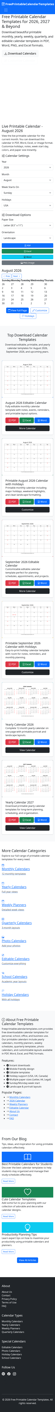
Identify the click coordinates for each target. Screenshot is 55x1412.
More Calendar (27, 428)
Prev (7, 276)
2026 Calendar (17, 1100)
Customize (41, 310)
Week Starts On (10, 187)
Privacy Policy (9, 1299)
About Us (14, 1111)
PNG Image (28, 262)
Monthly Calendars (19, 1097)
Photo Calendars (11, 1350)
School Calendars (11, 1358)
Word (29, 257)
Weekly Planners (18, 1104)
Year (4, 161)
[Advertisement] (27, 91)
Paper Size (7, 219)
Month (5, 174)
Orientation (8, 232)
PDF (28, 245)
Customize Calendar (21, 60)
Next (15, 276)
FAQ (11, 1118)
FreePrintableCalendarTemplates (29, 4)
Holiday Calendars (12, 1354)
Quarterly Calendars (13, 1332)
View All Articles (27, 1260)
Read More (8, 1181)
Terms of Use (9, 1302)
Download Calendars (21, 53)
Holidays (6, 199)
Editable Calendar (19, 1107)
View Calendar (27, 750)
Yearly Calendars (11, 1325)
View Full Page (18, 310)
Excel (28, 251)
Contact (13, 1114)
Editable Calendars (12, 1347)
